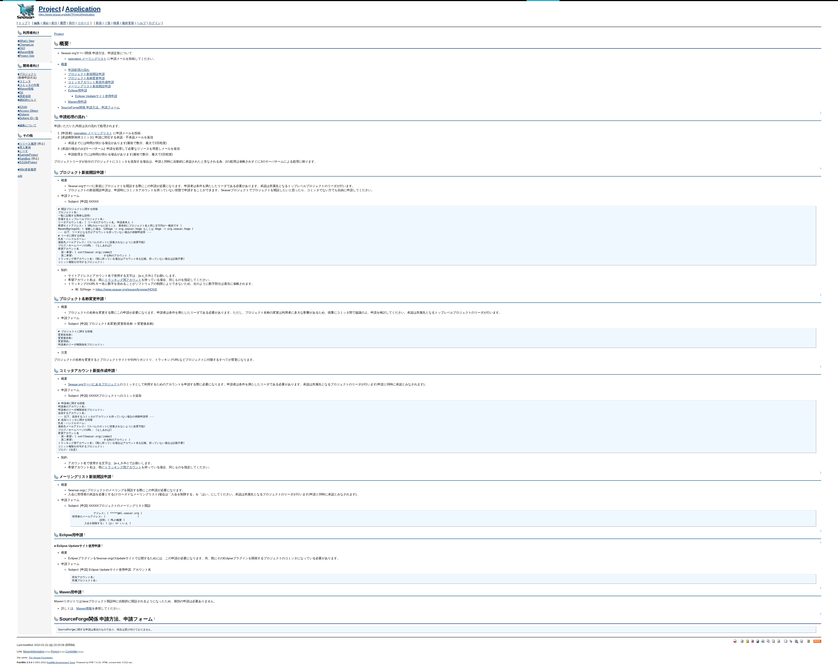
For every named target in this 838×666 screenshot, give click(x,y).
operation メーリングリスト (87, 58)
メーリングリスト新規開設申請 (89, 86)
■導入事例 (24, 147)
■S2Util (22, 107)
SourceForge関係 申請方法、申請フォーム (90, 107)
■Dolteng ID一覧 (28, 118)
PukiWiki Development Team (61, 662)
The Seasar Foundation (41, 657)
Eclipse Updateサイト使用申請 (96, 96)
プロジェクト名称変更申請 (86, 78)
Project (50, 8)
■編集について (27, 125)
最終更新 (128, 23)
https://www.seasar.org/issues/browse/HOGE (126, 289)
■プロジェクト (27, 74)
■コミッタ (24, 81)
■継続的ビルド (27, 99)
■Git (20, 92)
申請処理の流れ (78, 70)
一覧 (108, 23)
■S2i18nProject (27, 162)
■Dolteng (23, 114)
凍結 (46, 23)
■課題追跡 (24, 96)
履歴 (63, 23)
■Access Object (28, 110)
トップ (23, 23)
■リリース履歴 (27, 143)
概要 (64, 64)
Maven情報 (84, 608)
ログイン (155, 23)
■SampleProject (28, 154)
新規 (99, 23)
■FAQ (21, 48)
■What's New (26, 41)
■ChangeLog (26, 44)
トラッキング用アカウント (123, 280)
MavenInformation (34, 651)
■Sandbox (24, 158)
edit (20, 176)
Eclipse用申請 (77, 90)
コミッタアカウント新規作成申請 (91, 82)
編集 (37, 23)
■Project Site (26, 55)
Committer (71, 651)
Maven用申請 (77, 101)
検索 (116, 23)
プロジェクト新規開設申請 (86, 74)
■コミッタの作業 (28, 85)
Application (83, 8)
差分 (54, 23)
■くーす (23, 151)
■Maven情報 (26, 52)
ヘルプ (141, 23)
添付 (72, 23)
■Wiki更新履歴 (27, 169)
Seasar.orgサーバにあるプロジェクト (94, 384)
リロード (83, 23)
